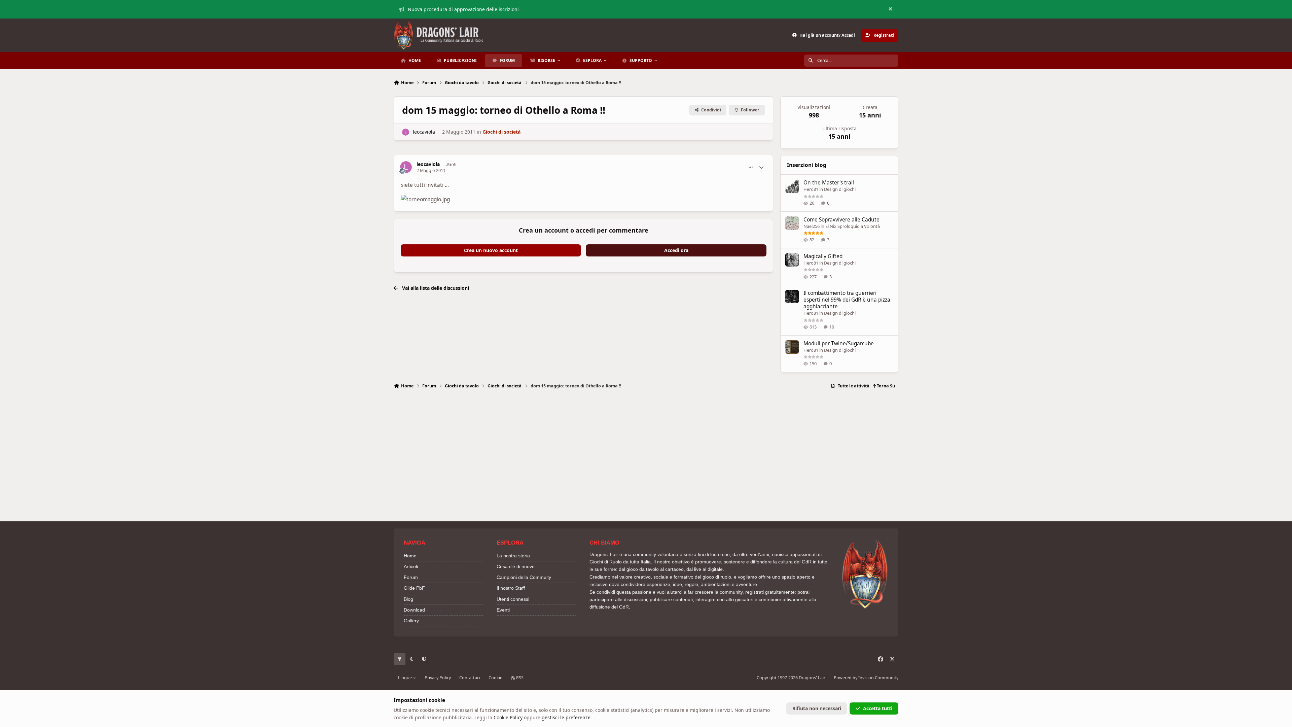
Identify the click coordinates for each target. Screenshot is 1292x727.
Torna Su (885, 386)
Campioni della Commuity (524, 577)
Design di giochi (840, 189)
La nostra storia (513, 555)
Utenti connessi (513, 599)
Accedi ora (676, 250)
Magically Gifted (822, 256)
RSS (519, 678)
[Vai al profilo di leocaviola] (405, 132)
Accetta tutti (877, 708)
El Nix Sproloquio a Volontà (852, 226)
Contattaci (469, 678)
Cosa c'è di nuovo (516, 566)
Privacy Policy (438, 678)
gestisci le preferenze (566, 717)
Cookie (495, 678)
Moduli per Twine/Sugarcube (838, 343)
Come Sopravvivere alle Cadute (841, 219)
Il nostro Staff (511, 588)
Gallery (411, 620)
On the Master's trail (828, 182)
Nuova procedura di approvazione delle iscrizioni (463, 9)
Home (410, 555)
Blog (408, 599)
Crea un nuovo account (491, 250)
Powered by (866, 678)
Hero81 (810, 189)
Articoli (411, 566)
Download (414, 610)
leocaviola (424, 132)
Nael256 (811, 226)
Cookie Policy (508, 717)
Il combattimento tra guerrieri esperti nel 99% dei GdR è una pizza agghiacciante (846, 299)
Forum (411, 577)
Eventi (503, 610)
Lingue (405, 678)
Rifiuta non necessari (816, 708)
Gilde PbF (414, 588)
